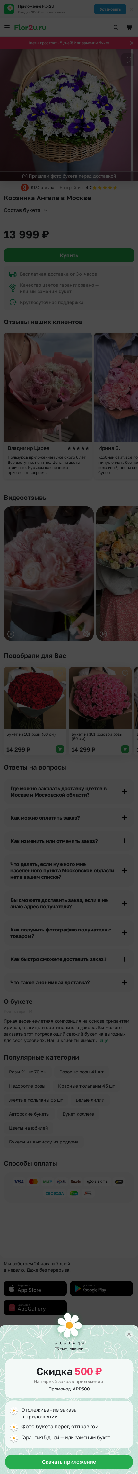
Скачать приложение (69, 1462)
